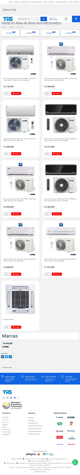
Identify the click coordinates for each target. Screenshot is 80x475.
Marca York (9, 9)
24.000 (49, 33)
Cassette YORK (9, 319)
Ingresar (54, 18)
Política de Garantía (73, 2)
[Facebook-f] (3, 397)
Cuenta (55, 19)
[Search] (43, 19)
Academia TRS (25, 2)
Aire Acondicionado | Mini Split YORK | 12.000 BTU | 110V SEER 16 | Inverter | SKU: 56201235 (20, 79)
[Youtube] (14, 397)
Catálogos (17, 2)
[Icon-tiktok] (18, 397)
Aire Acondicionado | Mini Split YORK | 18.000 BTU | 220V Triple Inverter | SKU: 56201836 (60, 200)
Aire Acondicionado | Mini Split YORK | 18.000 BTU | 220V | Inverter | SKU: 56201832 (20, 200)
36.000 (69, 33)
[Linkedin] (11, 397)
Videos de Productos (49, 2)
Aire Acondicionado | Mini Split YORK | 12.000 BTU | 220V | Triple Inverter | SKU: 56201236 (60, 139)
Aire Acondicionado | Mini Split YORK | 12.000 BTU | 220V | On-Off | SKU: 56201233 (20, 139)
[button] (2, 356)
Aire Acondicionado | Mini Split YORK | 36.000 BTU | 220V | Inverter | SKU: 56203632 (60, 260)
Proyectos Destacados (36, 2)
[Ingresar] (50, 19)
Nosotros (10, 2)
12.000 (9, 33)
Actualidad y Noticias (61, 2)
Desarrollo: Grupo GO (40, 471)
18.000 (29, 33)
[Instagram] (7, 397)
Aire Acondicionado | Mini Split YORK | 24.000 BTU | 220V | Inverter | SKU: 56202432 (20, 260)
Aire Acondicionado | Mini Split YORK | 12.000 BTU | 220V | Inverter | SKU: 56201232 (60, 79)
